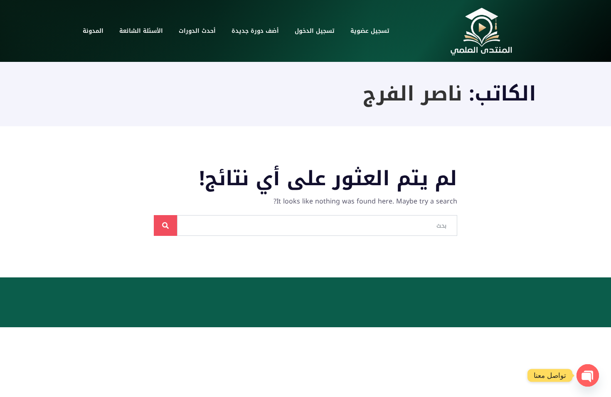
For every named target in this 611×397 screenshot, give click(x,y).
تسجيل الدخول (315, 31)
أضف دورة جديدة (255, 31)
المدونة (93, 31)
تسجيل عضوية (369, 31)
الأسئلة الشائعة (141, 31)
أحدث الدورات (197, 31)
